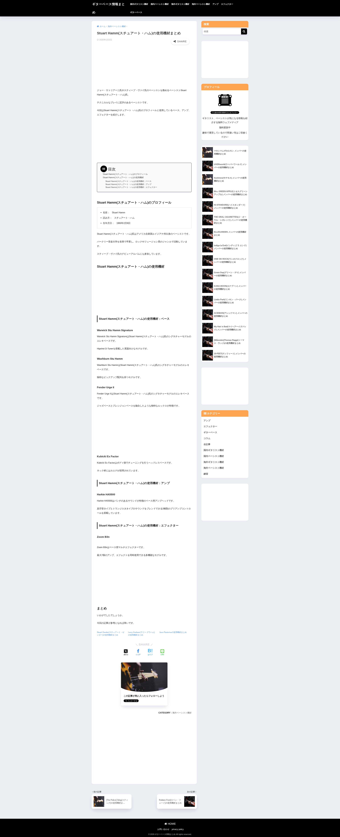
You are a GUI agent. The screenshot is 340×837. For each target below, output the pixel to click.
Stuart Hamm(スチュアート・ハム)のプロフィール (125, 174)
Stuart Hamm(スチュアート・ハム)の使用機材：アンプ (128, 184)
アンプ (215, 4)
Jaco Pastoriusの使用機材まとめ (173, 632)
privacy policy (178, 829)
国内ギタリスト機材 (139, 4)
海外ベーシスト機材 (201, 4)
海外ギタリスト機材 (180, 4)
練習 (206, 474)
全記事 (207, 444)
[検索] (244, 31)
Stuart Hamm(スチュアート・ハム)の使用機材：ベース (128, 181)
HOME (171, 823)
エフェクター (227, 4)
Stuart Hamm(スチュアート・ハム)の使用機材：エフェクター (131, 187)
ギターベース (136, 12)
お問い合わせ (163, 829)
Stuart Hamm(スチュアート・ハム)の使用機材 (123, 177)
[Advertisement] (144, 67)
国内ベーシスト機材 (160, 4)
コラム (207, 438)
